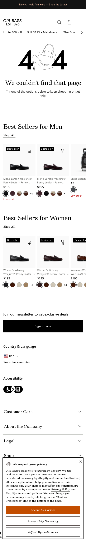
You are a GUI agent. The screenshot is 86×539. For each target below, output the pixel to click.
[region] (43, 172)
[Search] (59, 22)
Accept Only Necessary (43, 521)
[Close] (80, 461)
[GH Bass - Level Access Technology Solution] (43, 390)
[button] (69, 22)
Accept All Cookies (43, 510)
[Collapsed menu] (79, 22)
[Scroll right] (81, 32)
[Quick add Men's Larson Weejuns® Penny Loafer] (29, 151)
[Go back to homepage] (12, 22)
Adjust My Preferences (43, 532)
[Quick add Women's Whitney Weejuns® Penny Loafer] (29, 242)
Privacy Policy (60, 489)
